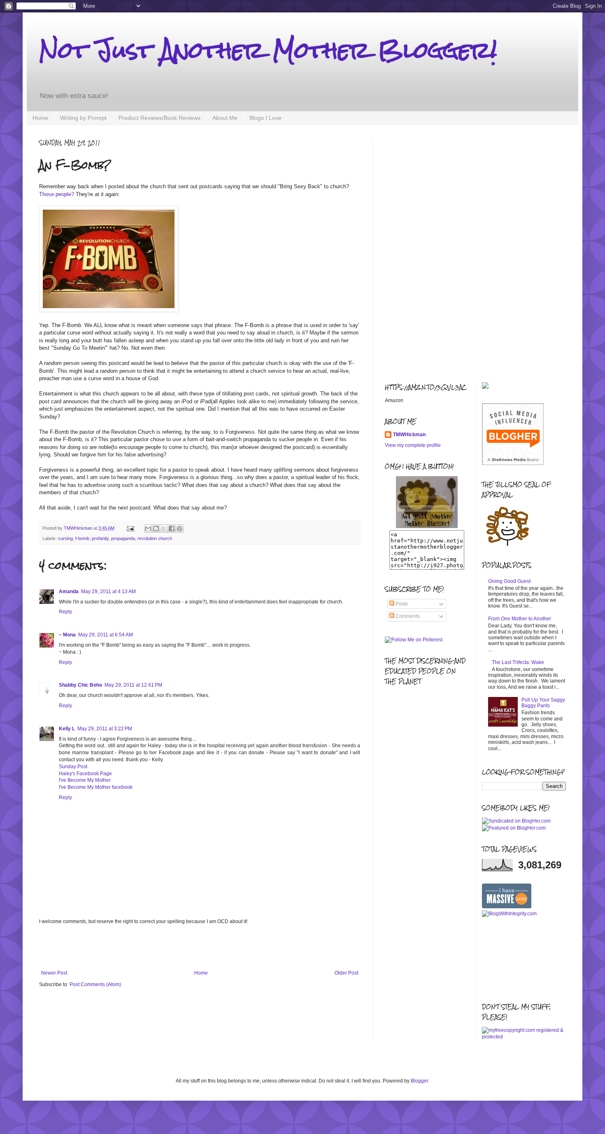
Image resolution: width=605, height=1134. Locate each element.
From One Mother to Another (519, 619)
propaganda (123, 538)
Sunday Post (73, 766)
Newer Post (54, 973)
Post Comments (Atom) (95, 984)
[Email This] (148, 528)
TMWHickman (409, 434)
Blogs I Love (265, 118)
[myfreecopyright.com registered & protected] (524, 1037)
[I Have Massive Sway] (506, 907)
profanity (100, 538)
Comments (407, 616)
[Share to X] (164, 528)
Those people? (56, 194)
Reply (65, 612)
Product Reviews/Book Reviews (159, 118)
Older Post (346, 973)
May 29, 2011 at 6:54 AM (105, 635)
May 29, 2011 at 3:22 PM (104, 729)
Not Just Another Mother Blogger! (268, 50)
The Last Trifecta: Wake (518, 662)
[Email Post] (130, 528)
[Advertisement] (199, 947)
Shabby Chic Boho (80, 685)
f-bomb (82, 538)
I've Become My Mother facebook (96, 787)
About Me (224, 118)
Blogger (419, 1081)
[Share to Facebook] (172, 528)
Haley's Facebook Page (85, 773)
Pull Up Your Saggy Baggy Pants (543, 702)
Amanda (69, 591)
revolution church (154, 538)
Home (40, 118)
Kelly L (67, 729)
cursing (65, 538)
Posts (401, 604)
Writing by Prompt (83, 118)
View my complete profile (413, 445)
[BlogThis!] (156, 528)
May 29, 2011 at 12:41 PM (133, 685)
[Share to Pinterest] (179, 528)
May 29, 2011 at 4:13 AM (108, 591)
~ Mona (67, 635)
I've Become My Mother (85, 780)
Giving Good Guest (509, 581)
